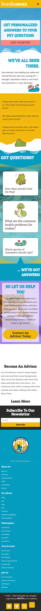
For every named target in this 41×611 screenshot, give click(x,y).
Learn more (20, 401)
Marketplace (7, 523)
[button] (37, 4)
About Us (5, 466)
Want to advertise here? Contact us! (20, 461)
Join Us (4, 572)
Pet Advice (6, 493)
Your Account (8, 546)
